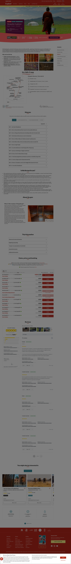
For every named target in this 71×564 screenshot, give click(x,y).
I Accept (63, 557)
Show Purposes (63, 560)
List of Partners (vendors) (36, 559)
